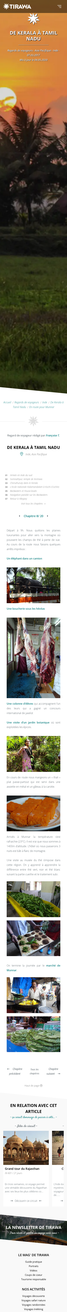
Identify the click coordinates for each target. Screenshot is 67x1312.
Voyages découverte (33, 1296)
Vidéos (33, 1270)
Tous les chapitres (34, 1071)
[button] (59, 6)
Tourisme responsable (33, 1279)
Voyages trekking (33, 1309)
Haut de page (32, 1085)
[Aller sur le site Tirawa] (17, 6)
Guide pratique (33, 1261)
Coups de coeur (33, 1274)
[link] (26, 1168)
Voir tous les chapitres (32, 503)
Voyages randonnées (33, 1304)
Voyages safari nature (33, 1300)
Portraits (33, 1266)
